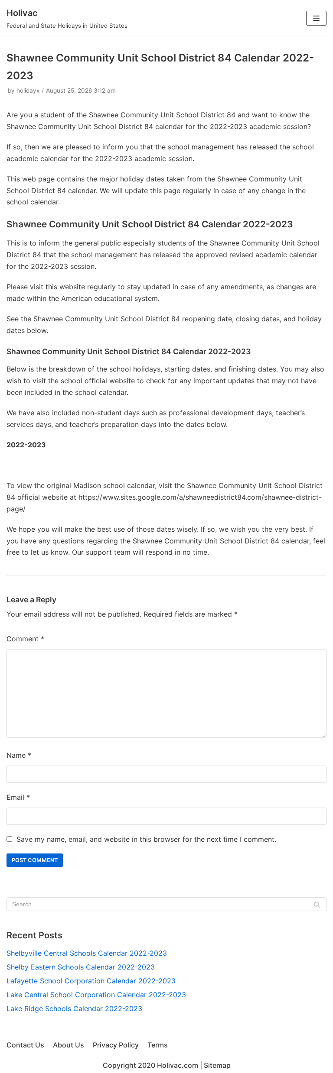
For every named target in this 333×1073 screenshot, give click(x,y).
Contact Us (25, 1045)
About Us (68, 1045)
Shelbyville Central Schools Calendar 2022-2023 (87, 953)
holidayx (27, 90)
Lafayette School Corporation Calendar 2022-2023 (91, 980)
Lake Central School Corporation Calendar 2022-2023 (96, 994)
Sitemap (217, 1065)
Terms (157, 1045)
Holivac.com (177, 1065)
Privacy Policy (116, 1045)
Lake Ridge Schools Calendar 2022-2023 (74, 1008)
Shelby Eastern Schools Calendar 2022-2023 (81, 967)
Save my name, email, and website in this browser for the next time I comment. (146, 839)
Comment (25, 638)
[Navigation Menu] (316, 18)
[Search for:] (166, 904)
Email (18, 797)
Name (19, 755)
